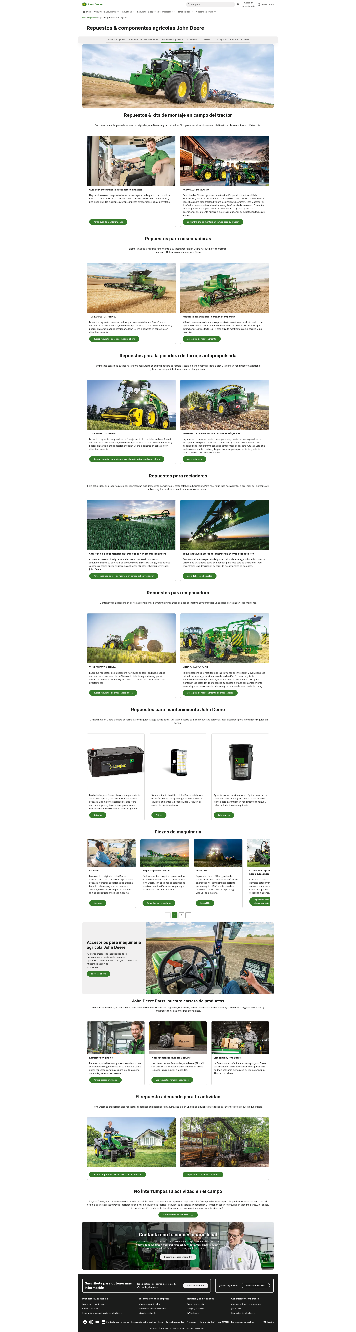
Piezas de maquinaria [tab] (172, 39)
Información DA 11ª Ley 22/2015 (213, 1322)
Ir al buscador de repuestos (176, 1214)
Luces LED (205, 903)
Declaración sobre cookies (143, 1322)
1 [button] (174, 915)
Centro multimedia (195, 1304)
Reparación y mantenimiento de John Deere (102, 1313)
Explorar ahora (98, 973)
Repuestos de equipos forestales (203, 1174)
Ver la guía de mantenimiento (108, 222)
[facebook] (85, 1322)
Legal (161, 1322)
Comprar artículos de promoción (246, 1304)
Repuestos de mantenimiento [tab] (143, 39)
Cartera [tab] (206, 39)
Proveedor (191, 1322)
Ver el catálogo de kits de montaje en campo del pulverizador (124, 576)
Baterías (98, 815)
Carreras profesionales (149, 1304)
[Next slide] (188, 915)
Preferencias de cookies (242, 1322)
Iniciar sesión (267, 4)
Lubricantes (224, 815)
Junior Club (236, 1308)
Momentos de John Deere (243, 1313)
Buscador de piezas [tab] (239, 39)
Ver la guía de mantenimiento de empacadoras (210, 692)
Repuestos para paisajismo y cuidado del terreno (117, 1174)
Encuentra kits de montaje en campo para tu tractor (213, 222)
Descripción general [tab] (116, 39)
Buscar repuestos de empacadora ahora (113, 692)
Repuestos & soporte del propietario (155, 11)
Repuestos (92, 18)
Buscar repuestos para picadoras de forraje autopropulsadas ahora (127, 459)
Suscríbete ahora (195, 1285)
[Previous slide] (168, 915)
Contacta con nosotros (117, 1322)
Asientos (98, 903)
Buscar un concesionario (176, 1257)
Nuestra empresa (204, 11)
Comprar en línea (90, 1308)
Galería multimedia (147, 1313)
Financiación (184, 11)
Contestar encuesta (255, 1285)
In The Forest (193, 1313)
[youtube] (97, 1322)
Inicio (88, 11)
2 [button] (181, 915)
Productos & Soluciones (105, 11)
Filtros (159, 815)
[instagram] (91, 1322)
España (270, 1322)
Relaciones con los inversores (152, 1308)
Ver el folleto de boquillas (199, 576)
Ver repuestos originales (105, 1080)
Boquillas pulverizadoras (159, 903)
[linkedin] (103, 1322)
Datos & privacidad (175, 1322)
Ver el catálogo (194, 459)
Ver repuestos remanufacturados (172, 1080)
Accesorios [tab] (192, 39)
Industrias (127, 11)
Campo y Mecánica (195, 1308)
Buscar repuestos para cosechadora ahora (114, 339)
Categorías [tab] (221, 39)
